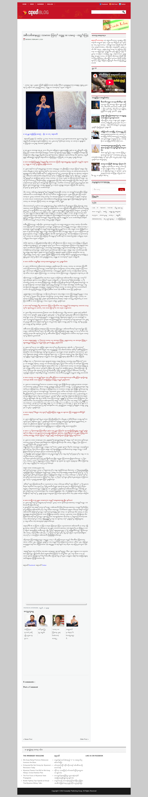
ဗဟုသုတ (95, 215)
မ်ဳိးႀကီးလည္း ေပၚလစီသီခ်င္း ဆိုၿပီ (114, 102)
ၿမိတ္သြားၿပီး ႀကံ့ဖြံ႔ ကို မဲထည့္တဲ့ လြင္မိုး (114, 132)
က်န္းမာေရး (118, 208)
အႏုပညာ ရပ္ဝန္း (108, 219)
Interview (34, 608)
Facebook (105, 4)
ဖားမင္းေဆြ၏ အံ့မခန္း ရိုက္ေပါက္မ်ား (114, 164)
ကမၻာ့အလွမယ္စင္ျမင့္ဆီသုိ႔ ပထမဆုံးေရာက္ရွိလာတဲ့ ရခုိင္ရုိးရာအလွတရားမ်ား (114, 148)
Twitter (123, 4)
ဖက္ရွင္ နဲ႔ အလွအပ (115, 211)
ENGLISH (50, 4)
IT (97, 208)
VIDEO (32, 4)
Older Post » (84, 739)
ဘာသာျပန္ (103, 215)
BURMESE (40, 4)
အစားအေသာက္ (97, 219)
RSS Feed (115, 4)
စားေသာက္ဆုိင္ (96, 211)
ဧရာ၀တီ (29, 565)
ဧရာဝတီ (41, 565)
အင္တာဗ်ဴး (41, 608)
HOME (24, 4)
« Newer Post (27, 739)
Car (93, 208)
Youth (110, 208)
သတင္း (111, 215)
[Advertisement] (56, 59)
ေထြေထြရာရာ (121, 219)
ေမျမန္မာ (47, 608)
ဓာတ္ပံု (105, 211)
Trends (103, 208)
